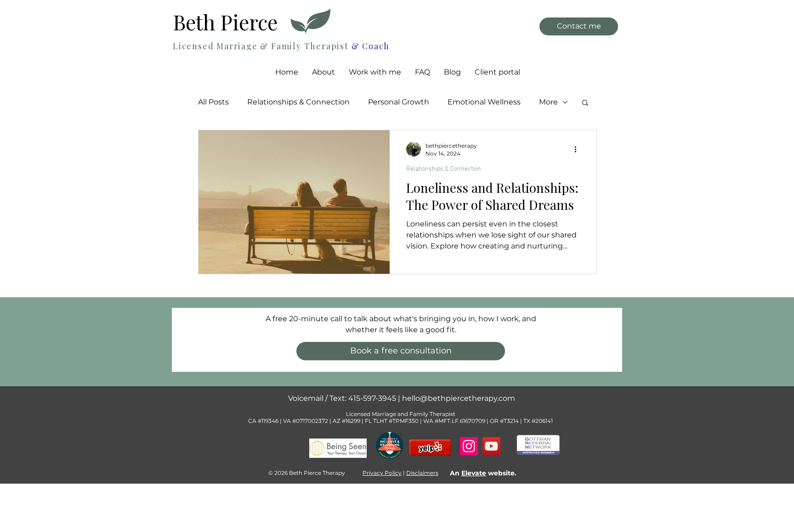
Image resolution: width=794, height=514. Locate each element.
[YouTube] (491, 446)
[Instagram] (469, 446)
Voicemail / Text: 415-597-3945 (343, 398)
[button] (375, 72)
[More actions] (578, 149)
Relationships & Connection (298, 102)
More (548, 102)
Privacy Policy (382, 472)
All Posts (213, 102)
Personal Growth (398, 102)
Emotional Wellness (484, 102)
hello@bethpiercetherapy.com (458, 398)
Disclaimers (422, 472)
